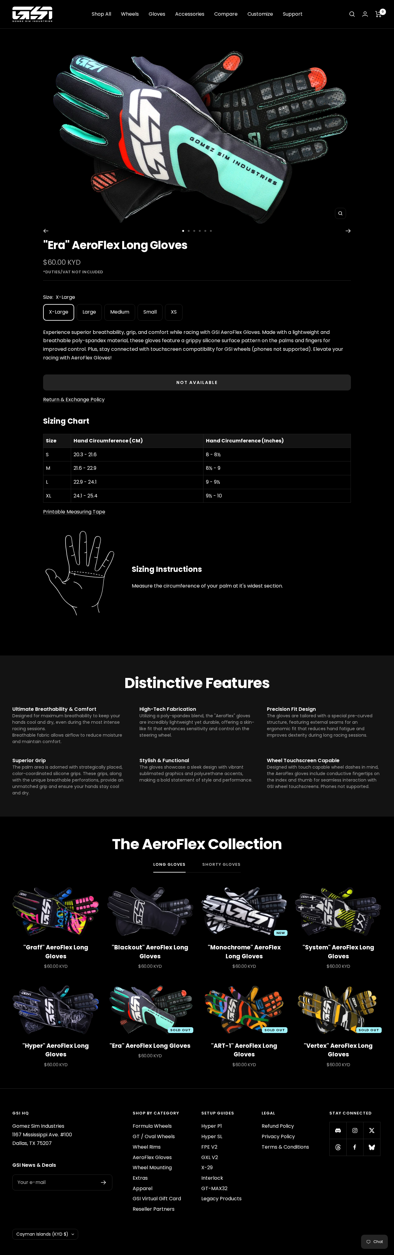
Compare (226, 14)
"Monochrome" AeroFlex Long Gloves (244, 951)
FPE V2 (209, 1146)
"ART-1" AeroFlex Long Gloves (244, 1050)
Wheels (130, 14)
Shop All (101, 14)
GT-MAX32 (214, 1188)
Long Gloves (169, 864)
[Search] (352, 14)
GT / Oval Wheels (154, 1136)
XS (174, 311)
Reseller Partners (154, 1209)
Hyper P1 (211, 1126)
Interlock (212, 1178)
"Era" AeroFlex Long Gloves (150, 1046)
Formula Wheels (152, 1126)
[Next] (348, 231)
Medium (119, 311)
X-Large (58, 311)
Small (150, 311)
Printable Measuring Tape (74, 511)
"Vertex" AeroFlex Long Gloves (338, 1050)
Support (293, 14)
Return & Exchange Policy (74, 399)
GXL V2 (209, 1157)
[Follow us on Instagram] (354, 1130)
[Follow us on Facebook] (354, 1147)
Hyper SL (211, 1136)
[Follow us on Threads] (337, 1147)
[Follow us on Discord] (337, 1130)
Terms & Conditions (285, 1146)
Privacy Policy (278, 1136)
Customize (260, 14)
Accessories (189, 14)
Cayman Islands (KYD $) (42, 1234)
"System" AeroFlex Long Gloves (338, 951)
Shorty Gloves (221, 864)
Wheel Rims (147, 1146)
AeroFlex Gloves (152, 1157)
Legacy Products (221, 1198)
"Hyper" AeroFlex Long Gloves (55, 1050)
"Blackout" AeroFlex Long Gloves (150, 951)
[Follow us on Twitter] (371, 1130)
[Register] (103, 1182)
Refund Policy (278, 1126)
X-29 (207, 1167)
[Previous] (45, 231)
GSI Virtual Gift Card (157, 1198)
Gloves (157, 14)
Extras (140, 1178)
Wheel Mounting (152, 1167)
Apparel (142, 1188)
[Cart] (378, 14)
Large (89, 311)
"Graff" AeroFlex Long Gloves (55, 951)
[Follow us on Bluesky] (371, 1147)
